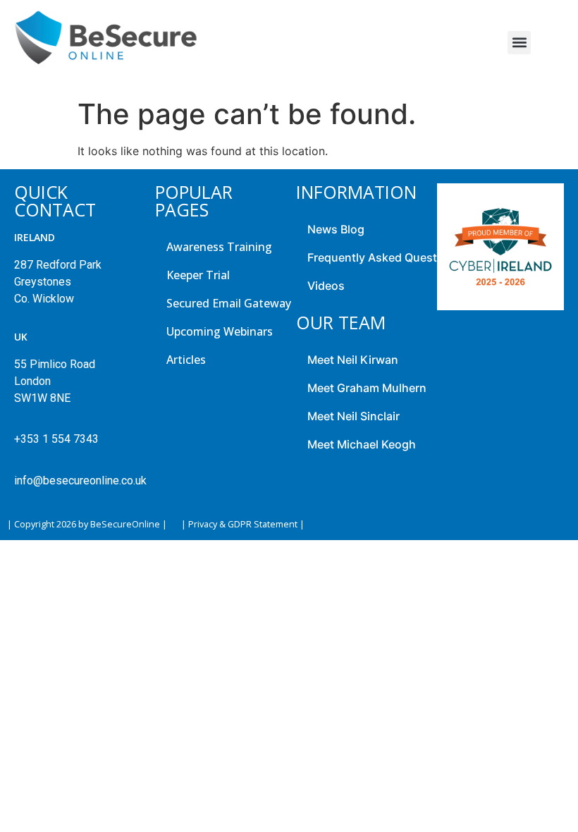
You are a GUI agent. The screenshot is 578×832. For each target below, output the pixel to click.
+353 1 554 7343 (56, 439)
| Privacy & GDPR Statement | (243, 524)
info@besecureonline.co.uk (77, 480)
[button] (519, 42)
